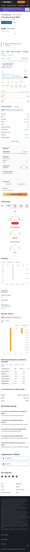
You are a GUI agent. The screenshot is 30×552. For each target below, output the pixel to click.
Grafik (7, 51)
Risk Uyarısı (3, 544)
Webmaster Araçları (5, 492)
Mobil (2, 486)
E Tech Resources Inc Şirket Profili (12, 389)
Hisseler (3, 5)
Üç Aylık (7, 320)
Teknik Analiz (5, 201)
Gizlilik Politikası (4, 539)
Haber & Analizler (16, 51)
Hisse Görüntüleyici (12, 5)
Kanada (27, 400)
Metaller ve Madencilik (23, 395)
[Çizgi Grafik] (4, 58)
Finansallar (25, 51)
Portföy (3, 489)
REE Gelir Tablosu (7, 314)
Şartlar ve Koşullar (4, 534)
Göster (15, 383)
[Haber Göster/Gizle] (9, 58)
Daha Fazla (7, 45)
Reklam (17, 486)
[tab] (8, 206)
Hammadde (26, 397)
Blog (2, 483)
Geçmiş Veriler (10, 55)
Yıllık (2, 320)
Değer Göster (24, 92)
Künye (17, 492)
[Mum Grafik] (2, 58)
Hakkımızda (18, 483)
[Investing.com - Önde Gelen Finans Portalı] (8, 2)
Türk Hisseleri (21, 5)
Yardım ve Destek (20, 489)
